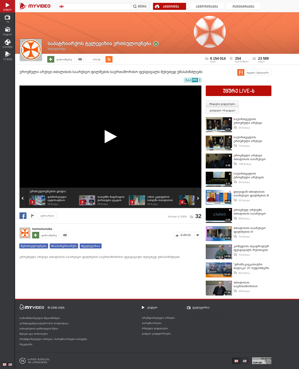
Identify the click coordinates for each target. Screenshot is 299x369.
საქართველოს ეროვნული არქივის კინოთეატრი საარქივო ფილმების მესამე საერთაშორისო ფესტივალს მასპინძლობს (251, 175)
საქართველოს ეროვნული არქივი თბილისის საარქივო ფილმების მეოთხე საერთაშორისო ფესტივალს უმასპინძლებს (250, 121)
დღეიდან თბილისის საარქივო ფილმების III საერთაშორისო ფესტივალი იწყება (251, 193)
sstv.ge (96, 59)
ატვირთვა (171, 7)
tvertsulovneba (42, 228)
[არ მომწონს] (198, 235)
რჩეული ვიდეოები (155, 328)
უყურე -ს (239, 91)
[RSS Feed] (109, 59)
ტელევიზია (201, 307)
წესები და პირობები (33, 333)
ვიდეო (152, 307)
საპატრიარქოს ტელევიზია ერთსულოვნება (99, 43)
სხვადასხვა (57, 49)
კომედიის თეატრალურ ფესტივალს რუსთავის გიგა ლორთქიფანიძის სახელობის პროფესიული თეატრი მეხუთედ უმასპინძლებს (252, 248)
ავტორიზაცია (207, 7)
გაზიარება (47, 215)
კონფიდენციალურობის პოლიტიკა (44, 323)
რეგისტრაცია (243, 7)
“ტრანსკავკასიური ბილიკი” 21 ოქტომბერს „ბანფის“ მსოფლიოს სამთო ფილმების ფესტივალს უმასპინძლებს (251, 266)
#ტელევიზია (90, 246)
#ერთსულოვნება (34, 246)
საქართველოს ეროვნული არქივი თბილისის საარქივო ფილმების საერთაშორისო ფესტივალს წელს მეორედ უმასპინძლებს (251, 139)
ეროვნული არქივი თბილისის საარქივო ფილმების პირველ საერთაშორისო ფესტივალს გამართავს (252, 157)
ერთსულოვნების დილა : (48, 191)
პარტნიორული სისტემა (71, 339)
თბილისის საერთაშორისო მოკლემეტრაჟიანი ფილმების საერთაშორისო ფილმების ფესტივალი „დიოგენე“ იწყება (251, 284)
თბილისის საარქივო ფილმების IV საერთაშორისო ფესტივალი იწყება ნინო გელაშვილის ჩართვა (252, 230)
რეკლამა (25, 344)
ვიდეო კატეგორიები (156, 333)
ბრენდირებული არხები (36, 339)
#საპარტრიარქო (64, 246)
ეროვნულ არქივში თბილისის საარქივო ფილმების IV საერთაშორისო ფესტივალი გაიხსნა (250, 211)
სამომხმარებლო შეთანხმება (39, 318)
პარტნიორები (152, 323)
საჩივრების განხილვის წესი (38, 328)
